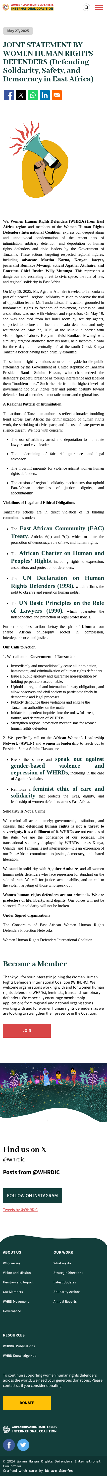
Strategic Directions (68, 1272)
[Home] (28, 7)
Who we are (11, 1263)
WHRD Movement (16, 1301)
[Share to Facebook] (9, 95)
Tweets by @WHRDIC (20, 1210)
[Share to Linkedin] (45, 95)
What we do (62, 1263)
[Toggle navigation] (99, 7)
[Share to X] (21, 95)
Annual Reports (65, 1301)
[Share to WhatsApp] (33, 95)
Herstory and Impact (18, 1282)
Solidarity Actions (67, 1291)
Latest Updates (65, 1282)
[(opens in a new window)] (9, 1445)
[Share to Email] (57, 95)
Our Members (13, 1291)
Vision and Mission (17, 1272)
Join (27, 1030)
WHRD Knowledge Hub (20, 1355)
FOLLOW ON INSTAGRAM (32, 1195)
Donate (27, 1403)
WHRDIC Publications (19, 1346)
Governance (12, 1311)
